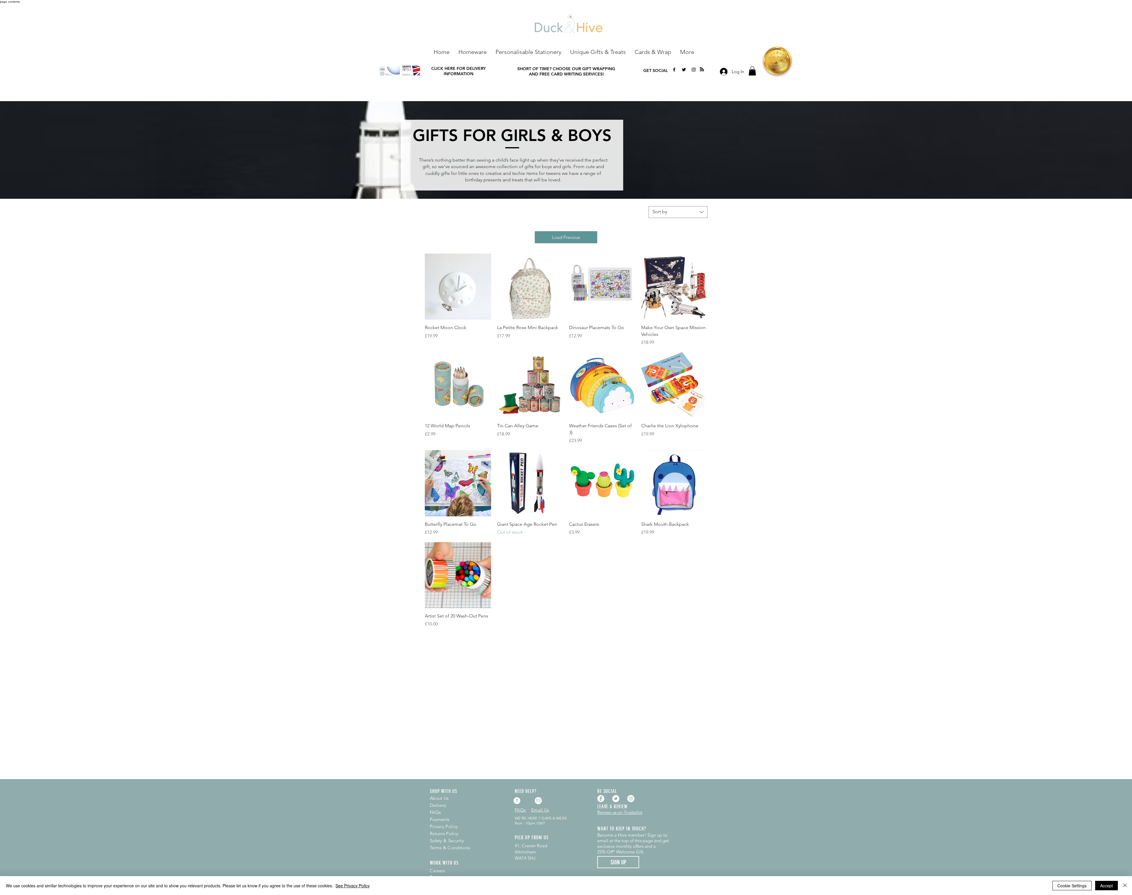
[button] (472, 51)
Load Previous (566, 237)
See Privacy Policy (352, 886)
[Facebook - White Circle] (600, 798)
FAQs (435, 812)
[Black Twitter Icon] (684, 69)
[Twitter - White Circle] (615, 798)
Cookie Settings (1072, 886)
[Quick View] (458, 287)
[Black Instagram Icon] (693, 69)
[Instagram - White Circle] (630, 798)
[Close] (1124, 885)
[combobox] (678, 212)
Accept (1106, 886)
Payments (439, 819)
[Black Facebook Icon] (674, 69)
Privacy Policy (444, 826)
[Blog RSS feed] (702, 69)
